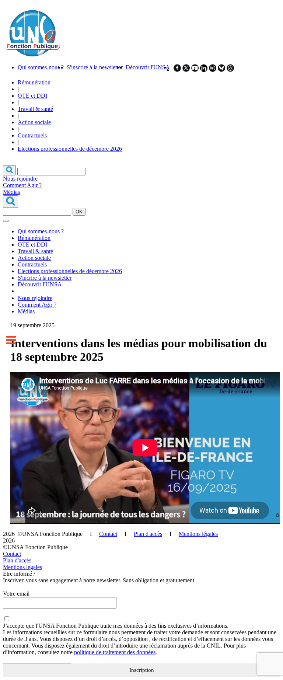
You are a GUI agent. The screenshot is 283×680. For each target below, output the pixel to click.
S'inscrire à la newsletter (95, 67)
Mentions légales (198, 534)
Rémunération (34, 82)
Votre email (16, 593)
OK (79, 212)
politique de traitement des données (115, 652)
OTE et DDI (32, 96)
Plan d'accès (148, 534)
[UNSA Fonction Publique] (32, 55)
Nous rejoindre (20, 178)
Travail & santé (35, 109)
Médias (11, 192)
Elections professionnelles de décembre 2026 (70, 149)
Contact (108, 534)
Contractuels (32, 135)
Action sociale (34, 122)
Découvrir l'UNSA (148, 67)
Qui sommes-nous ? (41, 67)
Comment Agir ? (22, 185)
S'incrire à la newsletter (44, 278)
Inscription (141, 670)
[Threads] (230, 70)
